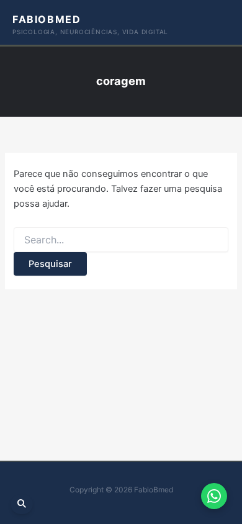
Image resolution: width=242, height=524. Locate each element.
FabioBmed (46, 19)
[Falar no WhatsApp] (214, 496)
